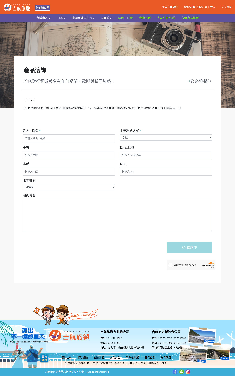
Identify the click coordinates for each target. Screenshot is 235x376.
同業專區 (227, 7)
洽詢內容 (29, 195)
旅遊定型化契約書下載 (198, 7)
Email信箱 (127, 147)
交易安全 (115, 357)
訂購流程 (99, 357)
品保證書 (150, 357)
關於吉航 (66, 357)
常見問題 (166, 357)
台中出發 (145, 18)
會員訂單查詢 (170, 7)
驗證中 (191, 248)
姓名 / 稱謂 (32, 131)
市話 (26, 164)
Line (123, 164)
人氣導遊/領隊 (166, 18)
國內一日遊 (125, 18)
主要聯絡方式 (130, 131)
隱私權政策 (132, 357)
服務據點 (29, 180)
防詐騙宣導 (42, 7)
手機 (26, 147)
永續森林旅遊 (190, 18)
